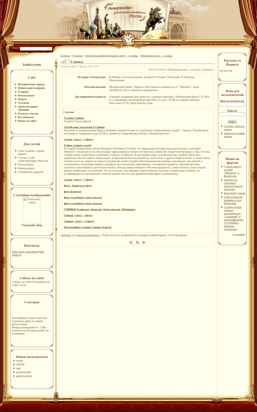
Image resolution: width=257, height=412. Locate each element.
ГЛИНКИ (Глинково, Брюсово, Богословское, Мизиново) (99, 209)
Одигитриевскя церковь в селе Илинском (233, 200)
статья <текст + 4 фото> (79, 139)
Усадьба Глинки (74, 118)
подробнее (239, 234)
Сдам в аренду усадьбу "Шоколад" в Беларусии (232, 171)
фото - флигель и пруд (77, 185)
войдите (66, 235)
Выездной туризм (234, 193)
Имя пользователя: (232, 101)
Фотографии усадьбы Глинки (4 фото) (88, 227)
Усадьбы (77, 55)
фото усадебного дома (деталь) (83, 197)
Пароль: (232, 110)
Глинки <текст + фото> (78, 215)
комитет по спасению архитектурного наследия (233, 184)
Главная (65, 55)
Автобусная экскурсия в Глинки (84, 127)
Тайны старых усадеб (77, 145)
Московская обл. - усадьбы (156, 55)
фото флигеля (72, 191)
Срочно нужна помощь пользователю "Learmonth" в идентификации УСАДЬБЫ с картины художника (233, 218)
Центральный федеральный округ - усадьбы (111, 55)
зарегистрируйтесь (88, 235)
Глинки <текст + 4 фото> (79, 221)
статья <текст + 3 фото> (79, 179)
